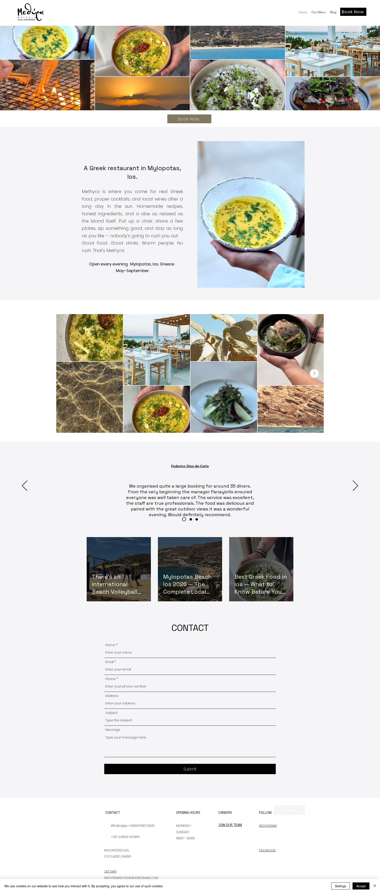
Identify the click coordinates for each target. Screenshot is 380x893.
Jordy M (190, 466)
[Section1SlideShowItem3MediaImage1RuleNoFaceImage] (196, 519)
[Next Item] (314, 373)
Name (110, 644)
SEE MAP (110, 871)
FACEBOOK (267, 850)
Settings (340, 886)
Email (109, 661)
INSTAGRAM (268, 825)
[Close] (374, 885)
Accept (361, 886)
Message (112, 729)
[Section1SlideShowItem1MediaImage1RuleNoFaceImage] (183, 519)
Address (112, 695)
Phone (110, 678)
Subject (111, 712)
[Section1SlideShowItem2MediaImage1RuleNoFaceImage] (190, 519)
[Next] (355, 486)
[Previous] (24, 486)
